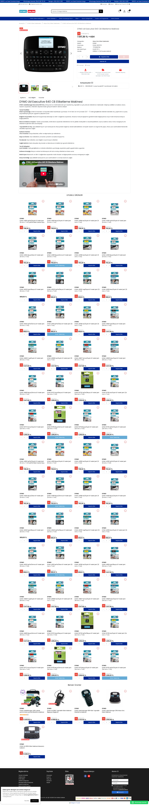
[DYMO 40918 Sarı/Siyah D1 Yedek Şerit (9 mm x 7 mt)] (87, 242)
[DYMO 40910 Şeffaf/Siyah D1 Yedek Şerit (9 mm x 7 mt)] (114, 208)
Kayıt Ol (49, 777)
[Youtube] (89, 775)
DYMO (94, 43)
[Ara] (101, 11)
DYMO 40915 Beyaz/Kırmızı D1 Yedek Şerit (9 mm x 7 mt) (59, 256)
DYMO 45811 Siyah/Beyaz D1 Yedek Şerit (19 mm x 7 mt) (113, 324)
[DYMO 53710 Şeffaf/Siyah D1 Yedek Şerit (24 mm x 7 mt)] (114, 414)
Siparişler (104, 4)
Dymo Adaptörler (87, 18)
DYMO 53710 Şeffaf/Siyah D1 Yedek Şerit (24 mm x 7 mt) (114, 427)
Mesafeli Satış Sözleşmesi (26, 782)
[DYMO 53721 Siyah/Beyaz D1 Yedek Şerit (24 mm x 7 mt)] (59, 380)
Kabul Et (34, 800)
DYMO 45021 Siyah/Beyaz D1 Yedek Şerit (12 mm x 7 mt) (31, 290)
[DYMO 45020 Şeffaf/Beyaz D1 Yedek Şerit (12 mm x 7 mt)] (59, 276)
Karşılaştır (81, 65)
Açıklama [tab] (23, 97)
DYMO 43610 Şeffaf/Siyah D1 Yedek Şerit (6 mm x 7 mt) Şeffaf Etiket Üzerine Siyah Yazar (32, 221)
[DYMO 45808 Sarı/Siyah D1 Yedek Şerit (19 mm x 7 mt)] (59, 345)
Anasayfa (22, 23)
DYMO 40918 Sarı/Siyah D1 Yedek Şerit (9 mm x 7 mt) (87, 256)
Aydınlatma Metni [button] (123, 789)
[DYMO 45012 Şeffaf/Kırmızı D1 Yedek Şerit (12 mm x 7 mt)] (32, 311)
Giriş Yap (49, 779)
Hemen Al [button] (103, 61)
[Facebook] (128, 4)
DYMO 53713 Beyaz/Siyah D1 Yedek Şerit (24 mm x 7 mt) (86, 427)
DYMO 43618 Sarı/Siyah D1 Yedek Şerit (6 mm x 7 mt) (87, 221)
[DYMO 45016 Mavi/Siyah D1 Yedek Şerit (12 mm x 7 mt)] (114, 276)
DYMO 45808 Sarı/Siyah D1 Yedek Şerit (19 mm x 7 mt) (59, 359)
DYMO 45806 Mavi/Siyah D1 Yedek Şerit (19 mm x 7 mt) (113, 359)
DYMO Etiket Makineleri (36, 18)
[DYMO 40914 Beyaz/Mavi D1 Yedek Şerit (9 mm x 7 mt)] (32, 242)
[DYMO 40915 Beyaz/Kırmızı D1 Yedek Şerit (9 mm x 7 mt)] (59, 242)
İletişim (112, 4)
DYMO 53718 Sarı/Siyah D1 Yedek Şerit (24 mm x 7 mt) (114, 393)
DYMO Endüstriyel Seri (65, 18)
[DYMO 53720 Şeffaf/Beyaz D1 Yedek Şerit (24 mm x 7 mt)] (87, 380)
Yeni (21, 28)
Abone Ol (120, 792)
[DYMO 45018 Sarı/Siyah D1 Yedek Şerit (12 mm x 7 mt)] (87, 311)
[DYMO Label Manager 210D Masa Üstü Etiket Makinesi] (114, 698)
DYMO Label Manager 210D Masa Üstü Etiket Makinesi (113, 711)
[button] (129, 11)
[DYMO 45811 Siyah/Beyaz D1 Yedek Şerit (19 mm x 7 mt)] (114, 311)
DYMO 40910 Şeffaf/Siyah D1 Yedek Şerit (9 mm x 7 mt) (114, 221)
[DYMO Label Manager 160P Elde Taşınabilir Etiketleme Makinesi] (87, 698)
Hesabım (49, 781)
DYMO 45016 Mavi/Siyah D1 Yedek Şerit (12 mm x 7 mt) (114, 290)
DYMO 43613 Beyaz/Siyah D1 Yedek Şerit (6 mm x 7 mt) (59, 221)
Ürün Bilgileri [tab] (32, 97)
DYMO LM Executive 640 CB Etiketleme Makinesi (76, 23)
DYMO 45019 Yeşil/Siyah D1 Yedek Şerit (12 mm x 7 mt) (87, 290)
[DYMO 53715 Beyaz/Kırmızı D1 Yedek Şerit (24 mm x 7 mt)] (59, 414)
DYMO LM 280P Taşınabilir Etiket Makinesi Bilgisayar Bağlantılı (59, 711)
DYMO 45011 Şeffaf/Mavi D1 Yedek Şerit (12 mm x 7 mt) (59, 324)
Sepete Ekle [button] (105, 57)
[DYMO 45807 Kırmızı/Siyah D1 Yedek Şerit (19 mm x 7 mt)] (87, 345)
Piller (77, 18)
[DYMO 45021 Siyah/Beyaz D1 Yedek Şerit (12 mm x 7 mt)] (32, 276)
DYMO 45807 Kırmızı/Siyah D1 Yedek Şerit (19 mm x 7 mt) (87, 359)
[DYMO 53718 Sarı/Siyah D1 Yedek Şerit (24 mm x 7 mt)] (114, 380)
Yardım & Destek (23, 775)
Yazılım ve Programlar (101, 18)
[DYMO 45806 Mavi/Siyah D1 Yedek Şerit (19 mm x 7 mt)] (114, 345)
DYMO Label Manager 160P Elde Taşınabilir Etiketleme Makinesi (87, 711)
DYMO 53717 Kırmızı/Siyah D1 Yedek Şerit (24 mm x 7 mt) (32, 427)
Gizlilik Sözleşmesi (24, 781)
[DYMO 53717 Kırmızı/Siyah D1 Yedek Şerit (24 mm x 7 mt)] (32, 414)
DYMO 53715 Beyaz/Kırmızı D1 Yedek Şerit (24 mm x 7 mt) (59, 427)
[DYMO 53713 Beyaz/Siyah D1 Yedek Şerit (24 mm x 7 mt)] (87, 414)
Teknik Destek (115, 18)
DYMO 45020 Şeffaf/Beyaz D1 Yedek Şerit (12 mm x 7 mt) (59, 290)
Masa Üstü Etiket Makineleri (52, 23)
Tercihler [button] (26, 800)
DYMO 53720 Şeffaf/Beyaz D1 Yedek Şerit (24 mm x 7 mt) (87, 393)
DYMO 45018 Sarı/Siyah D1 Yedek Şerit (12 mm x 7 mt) (87, 324)
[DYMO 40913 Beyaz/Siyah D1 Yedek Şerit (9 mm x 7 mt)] (114, 242)
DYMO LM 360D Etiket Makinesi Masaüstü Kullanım (32, 747)
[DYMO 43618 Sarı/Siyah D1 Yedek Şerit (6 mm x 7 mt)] (87, 208)
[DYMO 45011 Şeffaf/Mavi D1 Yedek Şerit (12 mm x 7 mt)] (59, 311)
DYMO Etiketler (51, 18)
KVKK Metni (22, 779)
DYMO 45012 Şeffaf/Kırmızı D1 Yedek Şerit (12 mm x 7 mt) (32, 324)
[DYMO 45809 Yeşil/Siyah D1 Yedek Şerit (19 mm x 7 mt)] (32, 345)
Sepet (48, 782)
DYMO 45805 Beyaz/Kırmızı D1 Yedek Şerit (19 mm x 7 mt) (32, 393)
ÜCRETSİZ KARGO (25, 703)
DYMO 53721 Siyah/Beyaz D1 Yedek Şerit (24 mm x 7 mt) (59, 393)
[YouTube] (129, 4)
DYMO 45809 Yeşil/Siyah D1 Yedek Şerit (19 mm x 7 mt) (31, 359)
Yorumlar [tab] (41, 97)
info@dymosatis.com (36, 4)
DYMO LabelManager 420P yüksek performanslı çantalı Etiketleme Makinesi (32, 711)
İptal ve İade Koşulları (25, 786)
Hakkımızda (22, 777)
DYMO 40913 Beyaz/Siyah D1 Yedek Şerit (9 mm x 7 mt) (114, 256)
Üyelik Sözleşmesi (24, 784)
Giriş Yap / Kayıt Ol (121, 4)
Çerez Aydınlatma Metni (30, 794)
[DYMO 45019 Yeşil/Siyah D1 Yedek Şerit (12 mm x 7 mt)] (87, 276)
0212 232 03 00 (24, 4)
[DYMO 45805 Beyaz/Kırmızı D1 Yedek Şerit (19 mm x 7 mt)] (32, 380)
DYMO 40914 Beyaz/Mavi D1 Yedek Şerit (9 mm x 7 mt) (31, 256)
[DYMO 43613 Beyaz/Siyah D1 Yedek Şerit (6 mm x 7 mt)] (59, 208)
